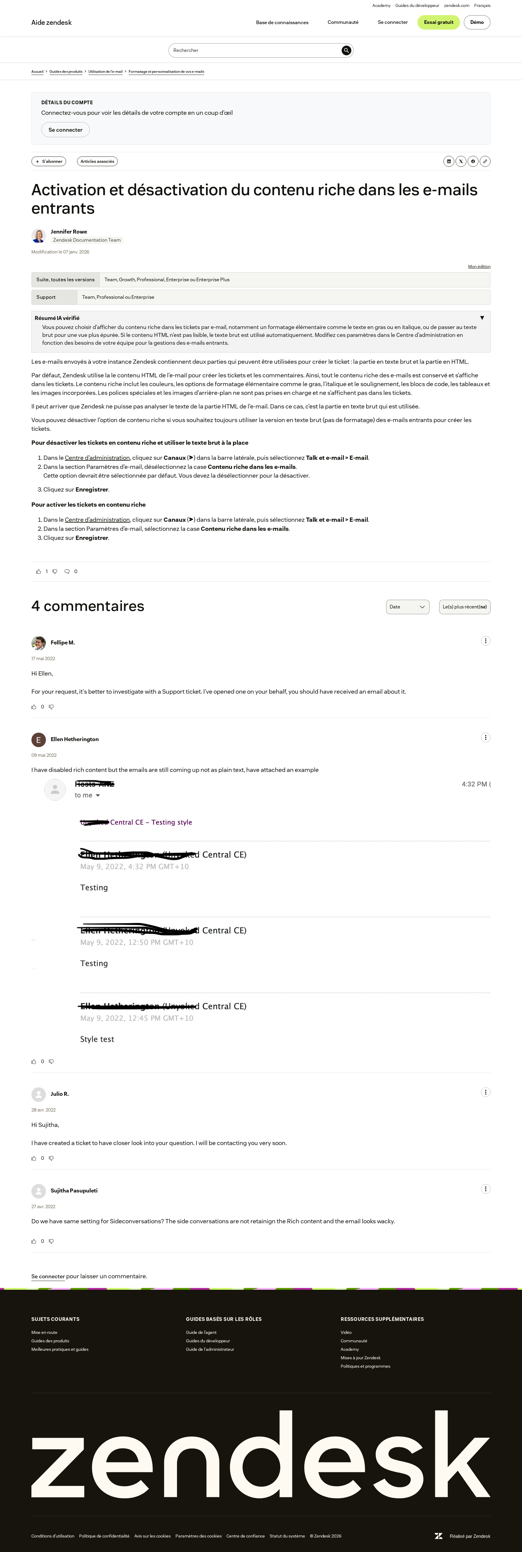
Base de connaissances (282, 22)
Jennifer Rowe (69, 231)
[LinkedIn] (448, 161)
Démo (477, 22)
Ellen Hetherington (75, 739)
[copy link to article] (485, 161)
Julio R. (60, 1093)
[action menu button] (486, 641)
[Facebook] (473, 161)
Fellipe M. (63, 642)
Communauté (343, 22)
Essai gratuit (438, 22)
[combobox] (408, 607)
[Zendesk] (261, 1454)
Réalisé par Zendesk (470, 1536)
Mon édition (479, 266)
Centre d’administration (97, 458)
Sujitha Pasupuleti (74, 1190)
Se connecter (393, 22)
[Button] (38, 571)
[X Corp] (461, 161)
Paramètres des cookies (199, 1536)
